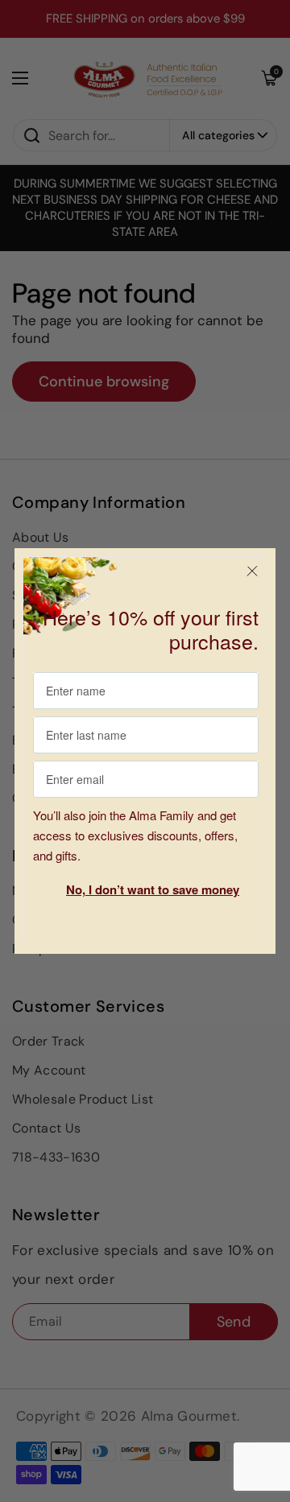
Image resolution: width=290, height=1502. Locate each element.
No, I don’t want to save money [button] (152, 889)
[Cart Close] (252, 571)
